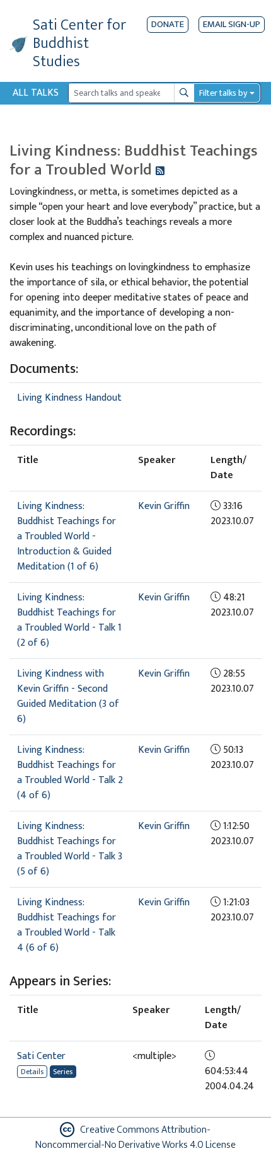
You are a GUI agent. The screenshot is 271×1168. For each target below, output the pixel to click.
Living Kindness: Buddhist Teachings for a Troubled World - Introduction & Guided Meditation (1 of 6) (66, 536)
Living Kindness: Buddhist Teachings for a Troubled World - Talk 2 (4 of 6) (70, 772)
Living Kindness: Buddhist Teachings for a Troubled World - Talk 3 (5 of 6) (69, 849)
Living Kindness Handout (69, 397)
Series (62, 1071)
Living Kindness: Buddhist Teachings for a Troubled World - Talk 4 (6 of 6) (66, 925)
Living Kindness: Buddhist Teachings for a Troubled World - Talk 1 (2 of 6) (69, 620)
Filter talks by (223, 93)
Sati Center (41, 1056)
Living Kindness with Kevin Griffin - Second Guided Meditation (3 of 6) (68, 696)
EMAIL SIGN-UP (231, 24)
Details (32, 1071)
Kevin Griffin (164, 506)
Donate (167, 24)
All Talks (36, 92)
